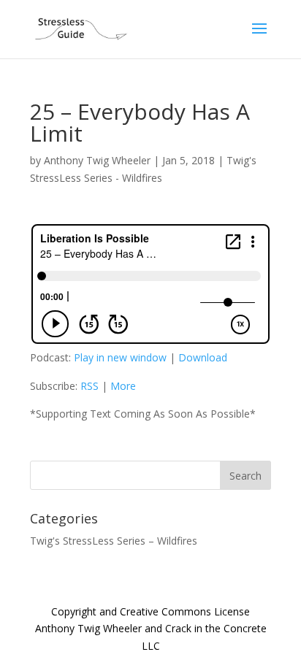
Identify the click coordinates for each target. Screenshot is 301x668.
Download (202, 357)
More (123, 386)
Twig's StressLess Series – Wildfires (113, 541)
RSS (89, 386)
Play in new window (120, 357)
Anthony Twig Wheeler (97, 160)
